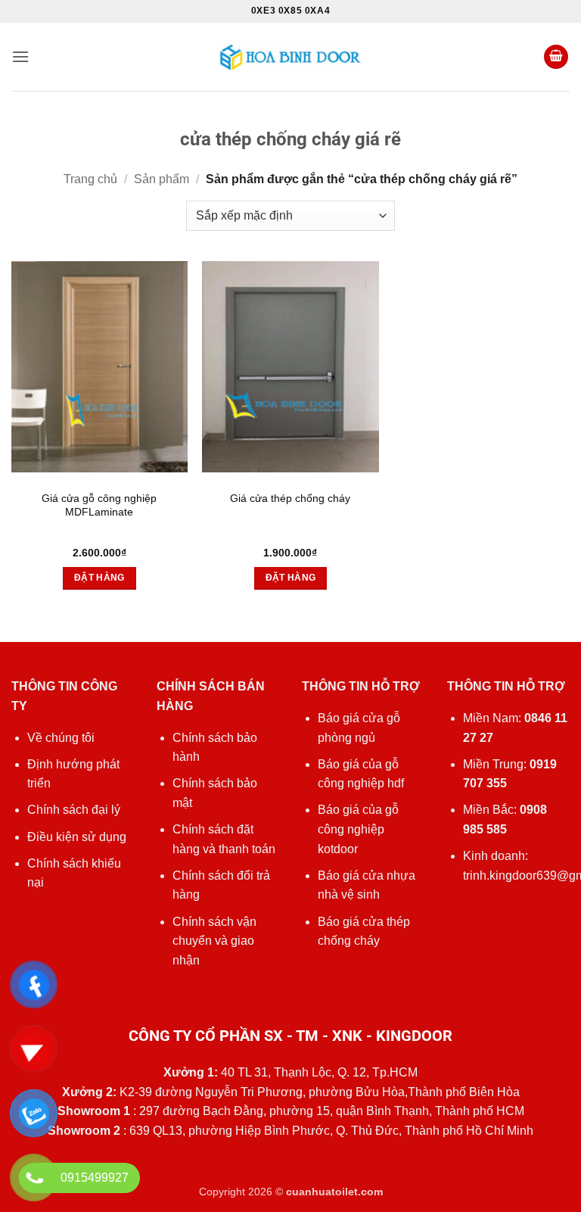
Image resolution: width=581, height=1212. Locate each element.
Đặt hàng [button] (99, 577)
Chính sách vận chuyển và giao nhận (214, 941)
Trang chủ (90, 179)
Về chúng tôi (61, 737)
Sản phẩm (161, 179)
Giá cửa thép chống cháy (290, 498)
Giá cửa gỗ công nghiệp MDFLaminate (99, 505)
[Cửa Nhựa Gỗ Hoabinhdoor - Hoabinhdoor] (290, 56)
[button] (20, 56)
